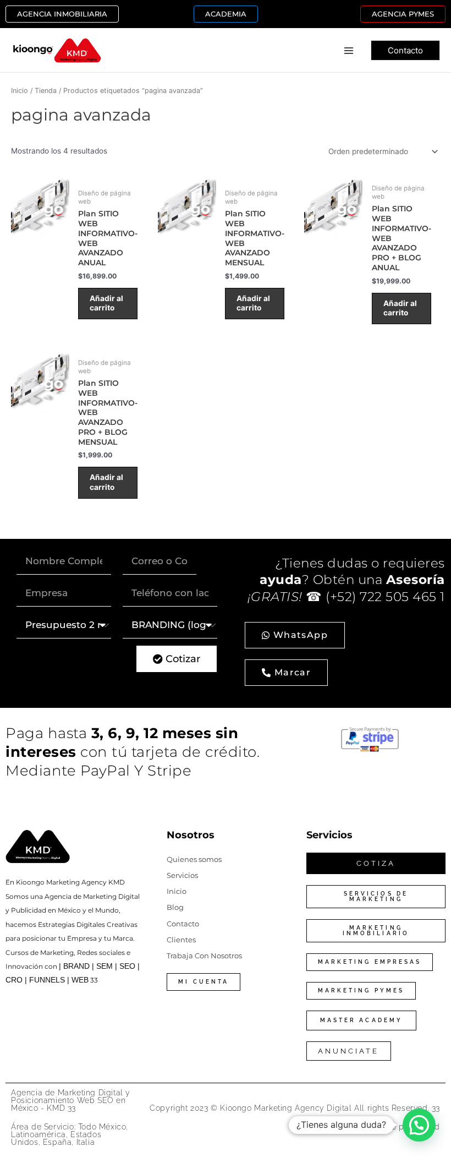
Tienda (46, 90)
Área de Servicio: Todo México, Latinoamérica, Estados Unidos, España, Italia (69, 1134)
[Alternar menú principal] (349, 50)
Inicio (19, 90)
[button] (62, 14)
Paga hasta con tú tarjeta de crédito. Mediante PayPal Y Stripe (133, 751)
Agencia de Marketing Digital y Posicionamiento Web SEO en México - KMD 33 (70, 1100)
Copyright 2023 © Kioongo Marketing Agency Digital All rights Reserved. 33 (295, 1108)
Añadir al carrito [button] (106, 303)
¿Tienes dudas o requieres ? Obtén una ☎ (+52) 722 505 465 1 (346, 579)
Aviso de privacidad (402, 1126)
